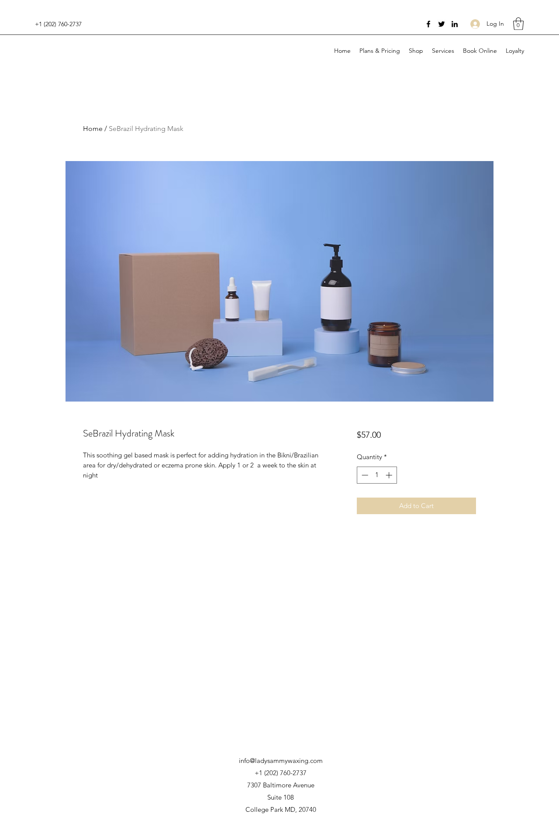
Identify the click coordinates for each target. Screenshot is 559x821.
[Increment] (390, 498)
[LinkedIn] (454, 24)
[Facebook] (428, 24)
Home (93, 128)
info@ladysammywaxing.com (281, 760)
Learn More (395, 460)
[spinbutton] (376, 498)
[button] (518, 23)
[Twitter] (441, 24)
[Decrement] (364, 498)
